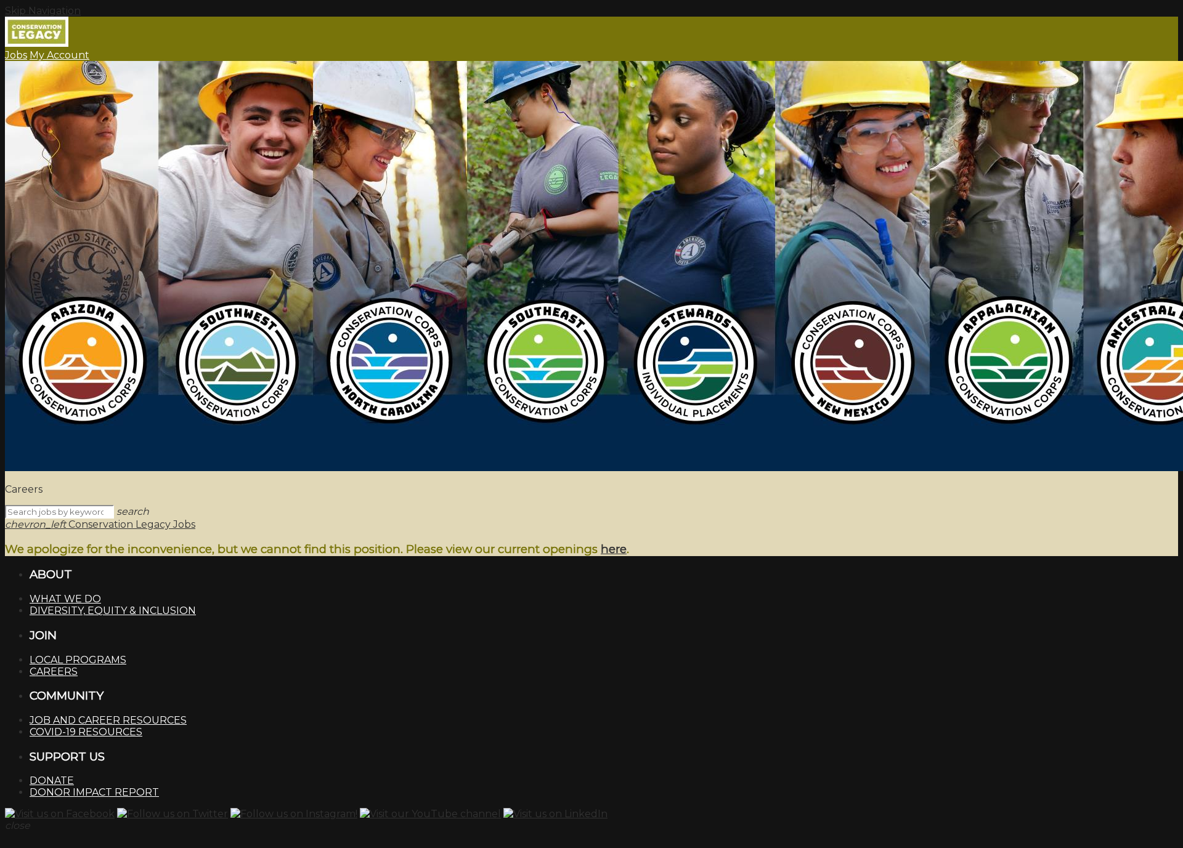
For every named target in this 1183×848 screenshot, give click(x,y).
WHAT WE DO (65, 599)
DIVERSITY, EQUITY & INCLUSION (113, 610)
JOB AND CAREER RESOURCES (108, 720)
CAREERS (54, 671)
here (614, 549)
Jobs (16, 55)
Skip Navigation (43, 11)
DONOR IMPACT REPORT (94, 792)
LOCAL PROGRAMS (78, 660)
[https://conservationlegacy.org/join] (591, 267)
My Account (59, 55)
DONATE (52, 780)
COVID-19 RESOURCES (86, 732)
